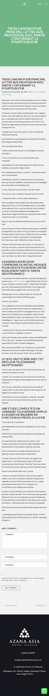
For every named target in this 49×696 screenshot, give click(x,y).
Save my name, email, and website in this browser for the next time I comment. (23, 579)
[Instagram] (28, 681)
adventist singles (19, 281)
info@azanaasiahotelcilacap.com (28, 660)
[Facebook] (20, 681)
